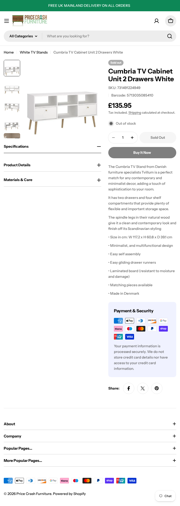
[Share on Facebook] (128, 388)
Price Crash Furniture (33, 493)
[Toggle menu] (6, 21)
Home (9, 52)
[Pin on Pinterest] (156, 388)
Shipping (134, 112)
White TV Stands (34, 52)
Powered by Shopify (69, 493)
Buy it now (142, 152)
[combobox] (90, 36)
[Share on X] (142, 388)
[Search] (169, 36)
